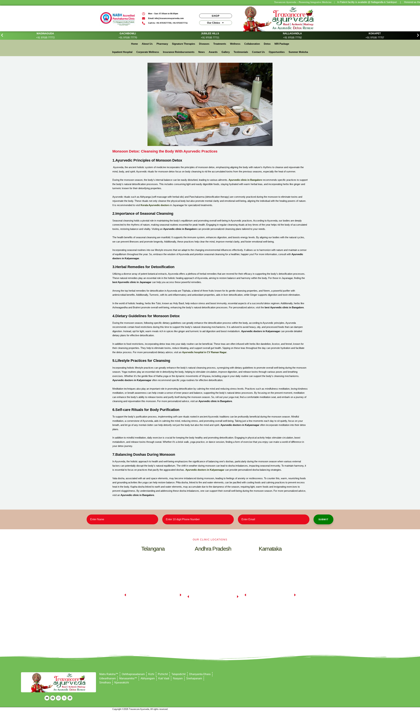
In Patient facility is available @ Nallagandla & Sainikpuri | (369, 2)
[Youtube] (46, 698)
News (201, 52)
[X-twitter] (64, 698)
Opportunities (277, 52)
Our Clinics (213, 22)
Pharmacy (162, 43)
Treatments (219, 43)
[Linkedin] (69, 698)
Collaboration (252, 43)
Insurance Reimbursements (178, 52)
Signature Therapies (183, 43)
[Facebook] (52, 698)
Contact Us (258, 52)
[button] (2, 35)
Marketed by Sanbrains (297, 709)
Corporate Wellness (147, 52)
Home (134, 43)
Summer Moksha (298, 52)
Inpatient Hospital (122, 52)
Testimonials (241, 52)
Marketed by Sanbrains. (179, 709)
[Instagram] (58, 698)
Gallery (225, 52)
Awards (213, 52)
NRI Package (281, 43)
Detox (267, 43)
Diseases (204, 43)
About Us (147, 43)
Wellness (235, 43)
